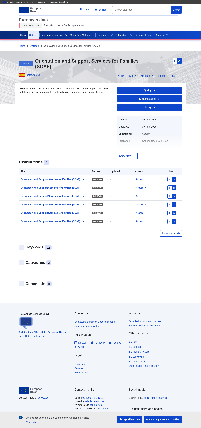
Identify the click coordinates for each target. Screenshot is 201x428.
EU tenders (135, 347)
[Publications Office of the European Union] (45, 322)
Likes (170, 171)
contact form (96, 405)
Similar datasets (147, 99)
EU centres (102, 408)
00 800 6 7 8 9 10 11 (93, 398)
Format (96, 171)
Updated (115, 171)
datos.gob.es (33, 75)
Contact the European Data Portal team (94, 322)
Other (81, 347)
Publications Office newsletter (144, 325)
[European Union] (45, 390)
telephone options (94, 401)
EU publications (137, 361)
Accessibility (81, 372)
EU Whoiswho (136, 356)
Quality (147, 90)
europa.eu (43, 397)
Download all (169, 233)
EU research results (139, 351)
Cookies (78, 368)
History (147, 107)
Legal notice (80, 364)
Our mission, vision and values (145, 321)
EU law (133, 342)
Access (139, 179)
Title (23, 171)
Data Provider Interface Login (144, 366)
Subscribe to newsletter (86, 326)
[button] (58, 2)
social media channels (155, 398)
